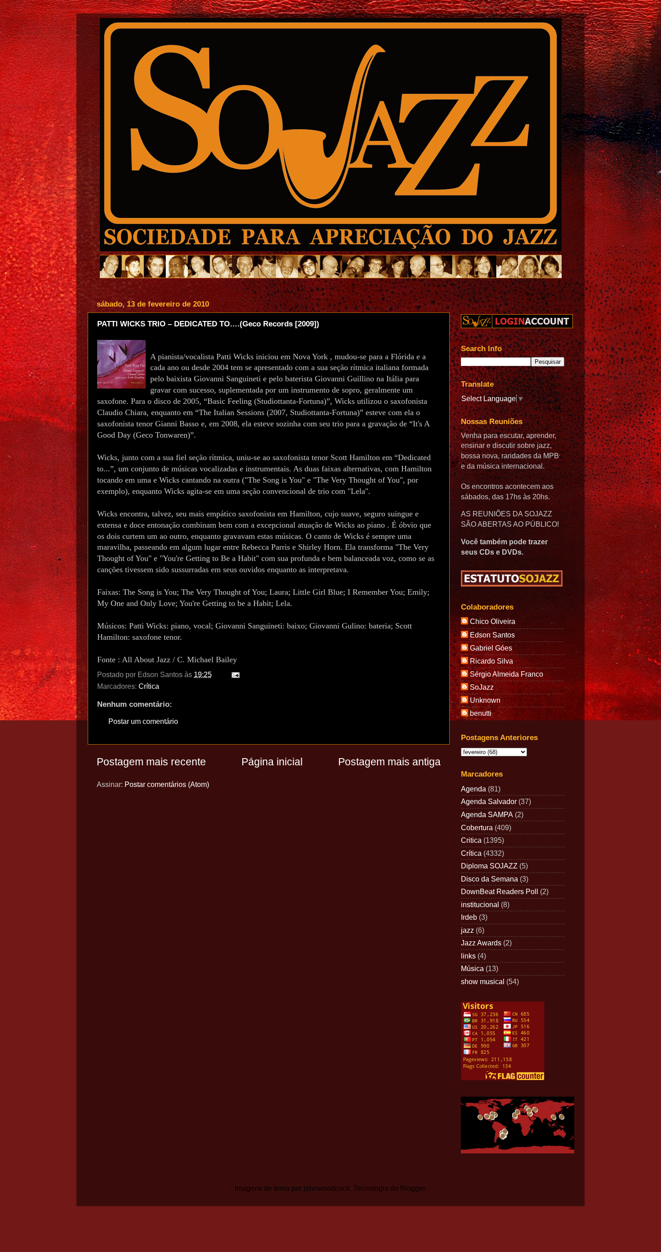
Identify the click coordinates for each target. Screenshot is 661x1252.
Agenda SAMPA (487, 814)
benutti (480, 713)
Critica (471, 840)
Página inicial (272, 762)
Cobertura (477, 827)
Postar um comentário (143, 721)
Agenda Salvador (489, 801)
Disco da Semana (489, 879)
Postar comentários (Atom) (167, 784)
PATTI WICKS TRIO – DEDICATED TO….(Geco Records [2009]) (208, 324)
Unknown (485, 700)
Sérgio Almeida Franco (506, 674)
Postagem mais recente (151, 762)
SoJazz (482, 687)
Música (472, 968)
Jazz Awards (481, 943)
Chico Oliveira (492, 621)
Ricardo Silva (491, 661)
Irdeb (469, 917)
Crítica (148, 686)
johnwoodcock (327, 1188)
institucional (480, 904)
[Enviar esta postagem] (234, 674)
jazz (467, 930)
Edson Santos (492, 635)
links (468, 956)
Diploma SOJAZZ (489, 866)
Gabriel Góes (491, 648)
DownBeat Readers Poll (499, 891)
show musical (483, 981)
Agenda (473, 789)
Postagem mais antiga (389, 762)
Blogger (412, 1188)
